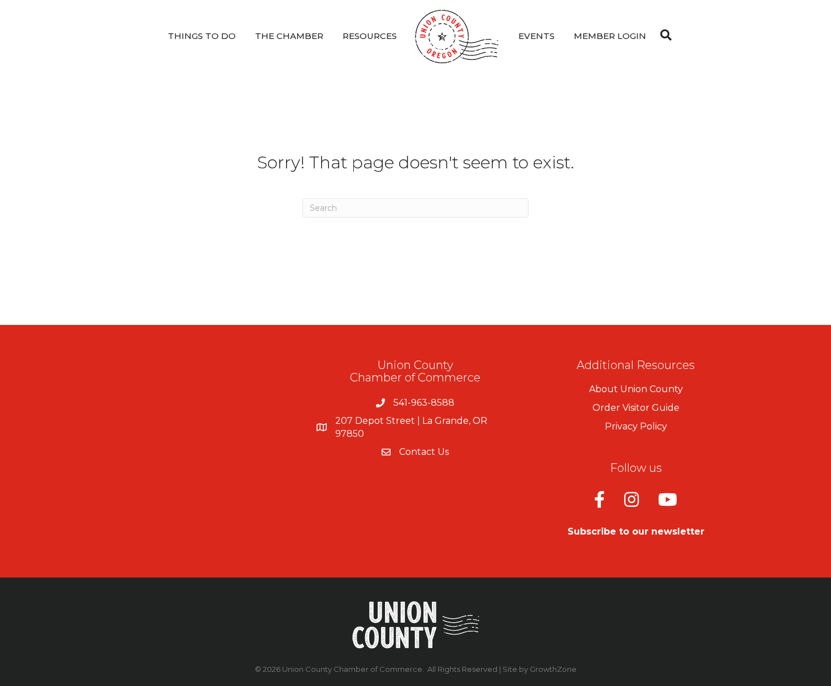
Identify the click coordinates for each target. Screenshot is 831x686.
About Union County (636, 389)
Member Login (610, 36)
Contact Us (424, 451)
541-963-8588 (424, 402)
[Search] (663, 35)
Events (536, 36)
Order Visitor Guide (635, 407)
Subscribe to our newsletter (636, 531)
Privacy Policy (636, 426)
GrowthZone (553, 669)
